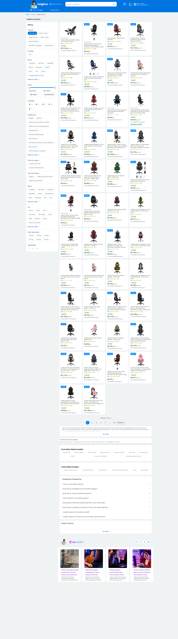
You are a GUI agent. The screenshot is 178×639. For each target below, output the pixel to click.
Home (27, 14)
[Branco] (137, 176)
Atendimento (54, 10)
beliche (73, 456)
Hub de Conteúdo (90, 442)
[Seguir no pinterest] (148, 541)
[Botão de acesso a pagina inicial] (39, 4)
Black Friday (63, 442)
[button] (114, 4)
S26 (83, 442)
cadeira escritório (105, 452)
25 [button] (114, 422)
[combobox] (91, 4)
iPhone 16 (77, 442)
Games (33, 14)
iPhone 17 (71, 442)
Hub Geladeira (110, 442)
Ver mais (106, 434)
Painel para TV (103, 470)
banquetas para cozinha (133, 456)
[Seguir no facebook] (140, 541)
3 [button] (96, 422)
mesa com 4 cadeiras (100, 456)
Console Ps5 (66, 452)
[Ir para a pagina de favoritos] (124, 4)
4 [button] (100, 422)
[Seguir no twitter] (136, 541)
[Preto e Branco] (94, 74)
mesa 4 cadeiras (79, 452)
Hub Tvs (117, 442)
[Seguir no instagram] (144, 541)
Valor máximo (46, 91)
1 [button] (87, 422)
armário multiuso (119, 452)
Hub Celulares (101, 442)
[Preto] (90, 74)
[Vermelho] (94, 39)
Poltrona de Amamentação (120, 470)
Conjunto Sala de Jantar (71, 470)
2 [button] (92, 422)
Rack (134, 470)
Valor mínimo (32, 91)
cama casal (131, 452)
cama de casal (92, 452)
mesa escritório (143, 452)
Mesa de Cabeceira (88, 470)
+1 (144, 176)
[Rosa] (140, 176)
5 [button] (105, 422)
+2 (97, 74)
